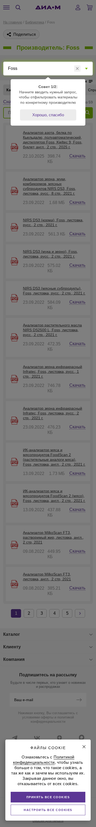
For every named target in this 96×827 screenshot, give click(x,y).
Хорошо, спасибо (48, 115)
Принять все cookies (48, 797)
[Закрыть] (84, 747)
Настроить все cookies (48, 810)
